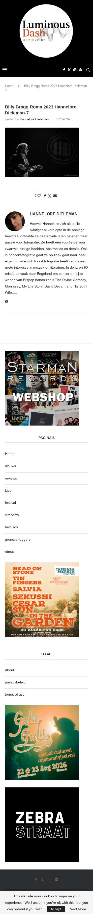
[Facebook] (64, 70)
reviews (11, 478)
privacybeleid (15, 682)
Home (9, 86)
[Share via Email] (55, 196)
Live (8, 490)
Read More (77, 909)
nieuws (10, 466)
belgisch (11, 527)
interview (12, 515)
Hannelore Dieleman (34, 119)
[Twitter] (69, 70)
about (9, 552)
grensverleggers (18, 539)
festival (10, 503)
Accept (56, 909)
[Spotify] (80, 70)
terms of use (15, 694)
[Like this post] (39, 196)
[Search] (88, 70)
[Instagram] (74, 70)
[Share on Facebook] (45, 196)
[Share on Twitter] (49, 196)
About (9, 670)
